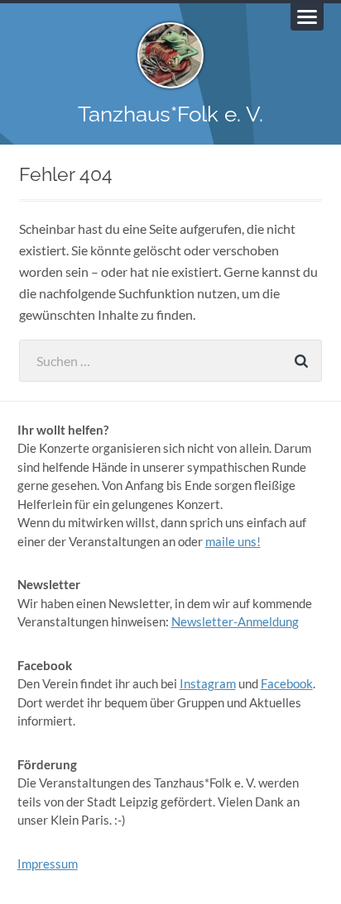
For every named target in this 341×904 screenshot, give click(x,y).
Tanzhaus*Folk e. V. (170, 113)
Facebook (287, 683)
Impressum (47, 863)
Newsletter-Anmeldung (235, 621)
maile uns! (233, 541)
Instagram (208, 683)
